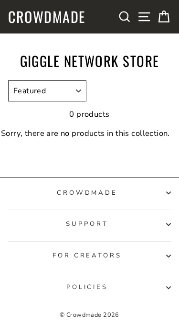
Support (87, 224)
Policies (87, 287)
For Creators (87, 255)
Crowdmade (46, 16)
